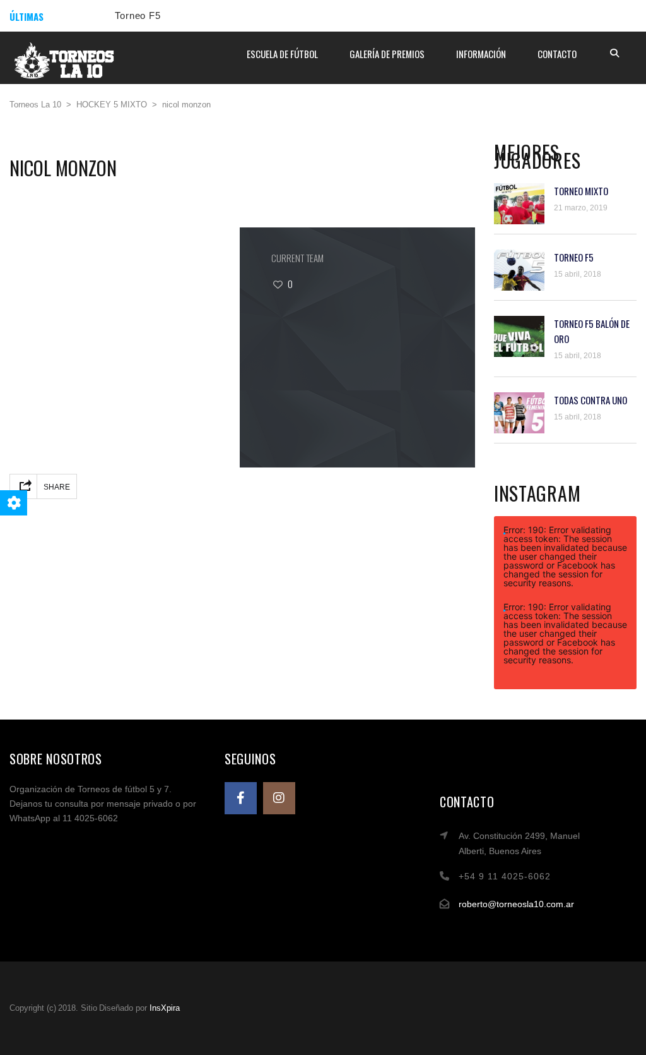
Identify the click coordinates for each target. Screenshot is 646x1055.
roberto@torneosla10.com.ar (516, 904)
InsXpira (165, 1008)
